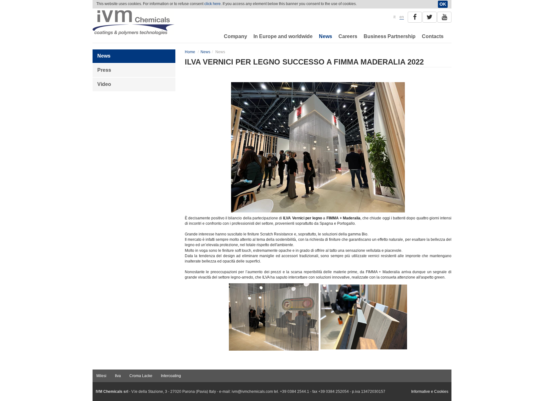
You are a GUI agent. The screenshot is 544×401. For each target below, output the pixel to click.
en (402, 17)
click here (212, 4)
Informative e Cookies (429, 391)
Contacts (433, 36)
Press (104, 70)
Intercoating (171, 376)
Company (235, 36)
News (325, 36)
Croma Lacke (140, 376)
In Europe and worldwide (283, 36)
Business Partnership (390, 36)
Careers (347, 36)
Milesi (101, 376)
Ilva (118, 376)
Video (104, 84)
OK (442, 4)
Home (190, 52)
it (394, 17)
